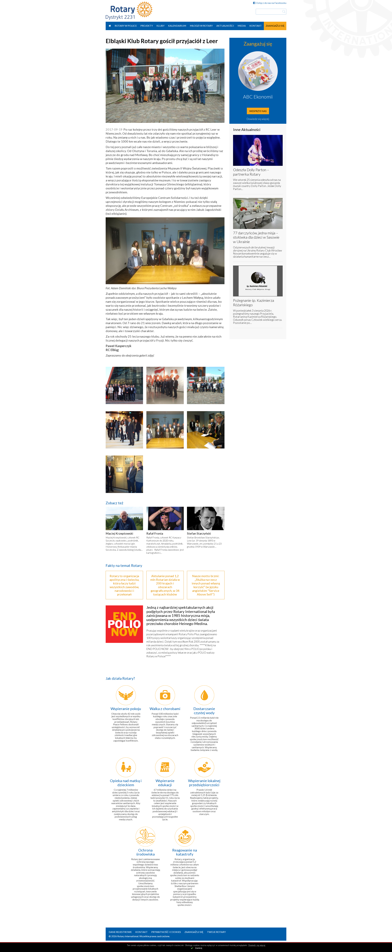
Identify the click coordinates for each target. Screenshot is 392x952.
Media (242, 25)
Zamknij (198, 948)
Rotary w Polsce (126, 25)
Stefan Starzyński (199, 533)
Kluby (160, 25)
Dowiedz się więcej (258, 119)
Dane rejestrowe (120, 931)
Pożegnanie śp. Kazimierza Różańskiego (253, 302)
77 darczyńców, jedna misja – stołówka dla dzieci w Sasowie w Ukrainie (256, 237)
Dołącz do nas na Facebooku (271, 2)
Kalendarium (177, 25)
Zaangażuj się (275, 25)
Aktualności (225, 25)
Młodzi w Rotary (201, 25)
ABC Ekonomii (258, 97)
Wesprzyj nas (258, 111)
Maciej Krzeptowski (119, 533)
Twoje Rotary (216, 931)
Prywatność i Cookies (166, 931)
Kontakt (255, 25)
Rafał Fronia (154, 533)
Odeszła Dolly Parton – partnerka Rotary (251, 171)
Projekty (146, 25)
